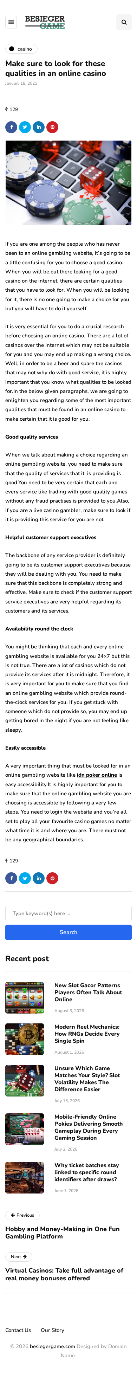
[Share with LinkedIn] (39, 127)
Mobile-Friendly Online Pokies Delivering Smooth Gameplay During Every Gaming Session (88, 1127)
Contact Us (18, 1330)
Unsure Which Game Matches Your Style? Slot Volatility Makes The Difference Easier (87, 1079)
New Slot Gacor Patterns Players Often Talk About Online (88, 992)
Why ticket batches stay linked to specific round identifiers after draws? (86, 1172)
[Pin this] (52, 127)
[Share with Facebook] (11, 127)
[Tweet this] (25, 127)
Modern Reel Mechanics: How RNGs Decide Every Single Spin (87, 1034)
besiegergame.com (51, 1346)
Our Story (52, 1330)
